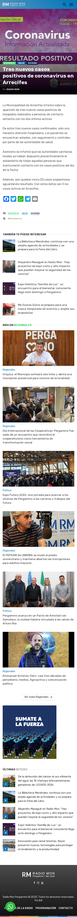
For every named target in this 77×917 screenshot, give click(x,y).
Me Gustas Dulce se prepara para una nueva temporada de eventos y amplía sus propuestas (46, 308)
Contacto (66, 908)
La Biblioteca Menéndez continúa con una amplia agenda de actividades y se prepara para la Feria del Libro (46, 245)
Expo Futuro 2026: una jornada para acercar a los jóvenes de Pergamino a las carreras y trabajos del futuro (36, 498)
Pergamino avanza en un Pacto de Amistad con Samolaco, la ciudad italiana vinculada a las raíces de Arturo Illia (38, 619)
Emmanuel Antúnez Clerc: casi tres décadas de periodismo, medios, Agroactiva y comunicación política (35, 679)
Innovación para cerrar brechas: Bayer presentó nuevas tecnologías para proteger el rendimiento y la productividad (45, 845)
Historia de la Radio (18, 908)
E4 (40, 900)
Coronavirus (15, 218)
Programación (45, 908)
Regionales (9, 63)
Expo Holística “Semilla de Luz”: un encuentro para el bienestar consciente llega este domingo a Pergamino (44, 288)
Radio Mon (13, 89)
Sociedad (32, 63)
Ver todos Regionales (36, 696)
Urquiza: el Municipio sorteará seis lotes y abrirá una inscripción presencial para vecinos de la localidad (37, 376)
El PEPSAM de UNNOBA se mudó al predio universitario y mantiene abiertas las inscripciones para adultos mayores (36, 559)
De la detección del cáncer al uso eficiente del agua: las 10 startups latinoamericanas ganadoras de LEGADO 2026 (44, 780)
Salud (21, 63)
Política (7, 490)
